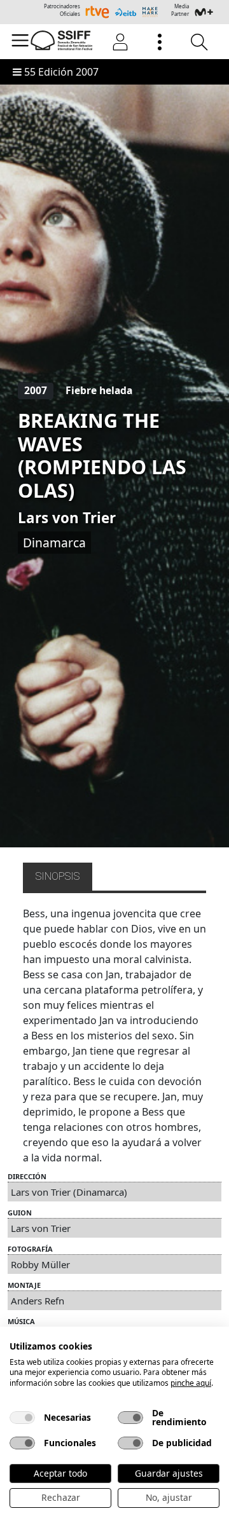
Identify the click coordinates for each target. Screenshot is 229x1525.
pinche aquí (190, 1383)
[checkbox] (22, 1417)
